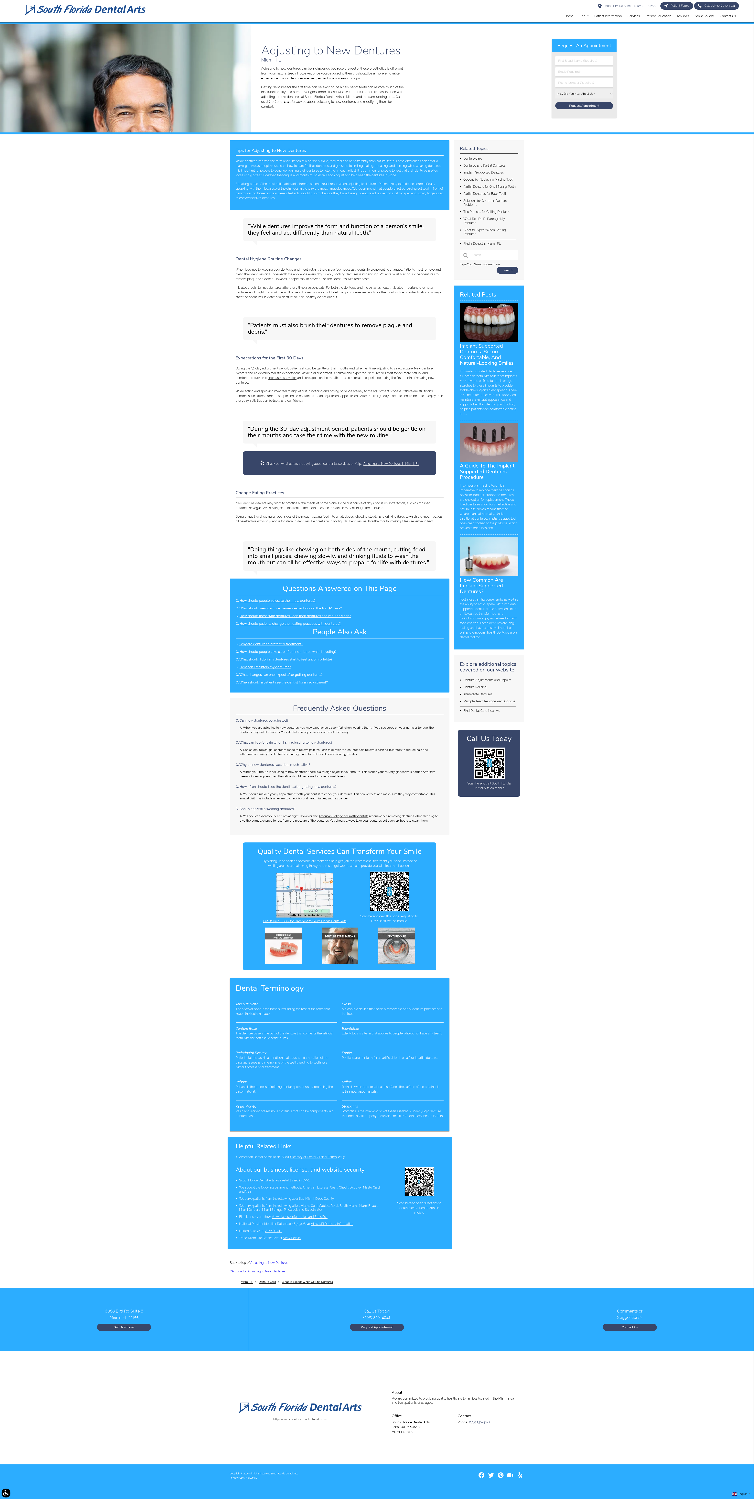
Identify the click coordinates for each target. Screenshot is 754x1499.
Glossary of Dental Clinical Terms (313, 1157)
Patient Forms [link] (680, 5)
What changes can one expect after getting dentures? (281, 675)
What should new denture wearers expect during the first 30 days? (290, 608)
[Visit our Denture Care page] (396, 963)
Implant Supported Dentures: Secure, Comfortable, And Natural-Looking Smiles (487, 354)
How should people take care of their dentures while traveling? (288, 652)
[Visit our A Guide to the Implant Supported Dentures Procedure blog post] (489, 460)
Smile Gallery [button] (704, 16)
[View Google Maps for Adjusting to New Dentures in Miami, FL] (304, 916)
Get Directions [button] (124, 1327)
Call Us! (720, 5)
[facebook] (482, 1477)
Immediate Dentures (477, 694)
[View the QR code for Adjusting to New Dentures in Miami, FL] (390, 910)
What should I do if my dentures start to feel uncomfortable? (285, 659)
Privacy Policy (237, 1477)
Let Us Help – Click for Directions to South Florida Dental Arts (304, 921)
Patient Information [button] (608, 16)
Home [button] (569, 16)
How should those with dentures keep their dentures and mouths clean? (295, 616)
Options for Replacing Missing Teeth (488, 179)
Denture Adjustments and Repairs (487, 680)
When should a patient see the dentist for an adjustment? (283, 682)
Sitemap (252, 1477)
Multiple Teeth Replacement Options (489, 701)
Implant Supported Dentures (483, 172)
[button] (6, 1493)
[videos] (510, 1477)
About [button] (583, 16)
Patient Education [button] (658, 16)
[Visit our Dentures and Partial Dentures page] (283, 963)
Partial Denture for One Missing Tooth (489, 186)
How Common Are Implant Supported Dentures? (481, 585)
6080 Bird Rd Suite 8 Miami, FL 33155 (630, 6)
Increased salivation (282, 378)
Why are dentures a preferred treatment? (271, 644)
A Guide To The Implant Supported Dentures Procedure (487, 471)
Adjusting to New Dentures (269, 1263)
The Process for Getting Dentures (486, 212)
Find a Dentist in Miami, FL (482, 243)
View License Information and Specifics (300, 1217)
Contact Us (630, 1327)
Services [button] (634, 16)
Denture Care (472, 158)
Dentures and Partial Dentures (484, 165)
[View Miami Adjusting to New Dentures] (125, 131)
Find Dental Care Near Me (481, 711)
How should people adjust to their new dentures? (278, 601)
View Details (273, 1231)
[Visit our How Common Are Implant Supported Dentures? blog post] (489, 575)
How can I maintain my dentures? (265, 667)
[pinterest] (501, 1477)
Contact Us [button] (728, 16)
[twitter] (491, 1477)
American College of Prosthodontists (343, 816)
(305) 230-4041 (280, 102)
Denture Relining (475, 687)
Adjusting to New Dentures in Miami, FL (391, 464)
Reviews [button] (683, 16)
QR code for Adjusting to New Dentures (257, 1271)
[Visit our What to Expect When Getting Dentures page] (340, 963)
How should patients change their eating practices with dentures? (290, 624)
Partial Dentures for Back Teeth (485, 194)
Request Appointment (377, 1327)
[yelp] (520, 1477)
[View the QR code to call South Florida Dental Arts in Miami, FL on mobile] (489, 778)
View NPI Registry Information (332, 1224)
